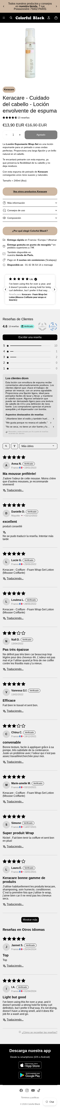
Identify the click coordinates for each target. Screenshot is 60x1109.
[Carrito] (56, 17)
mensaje (48, 264)
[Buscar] (11, 17)
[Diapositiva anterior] (3, 6)
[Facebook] (21, 1090)
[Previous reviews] (5, 289)
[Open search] (6, 446)
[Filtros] (14, 446)
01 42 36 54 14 (33, 264)
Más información (16, 202)
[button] (10, 117)
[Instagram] (27, 1090)
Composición (14, 218)
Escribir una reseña (30, 337)
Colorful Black (33, 1104)
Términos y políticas (30, 1097)
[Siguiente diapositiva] (56, 6)
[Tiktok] (39, 1090)
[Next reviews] (54, 289)
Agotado (40, 134)
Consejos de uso (16, 210)
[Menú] (4, 18)
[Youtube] (33, 1090)
